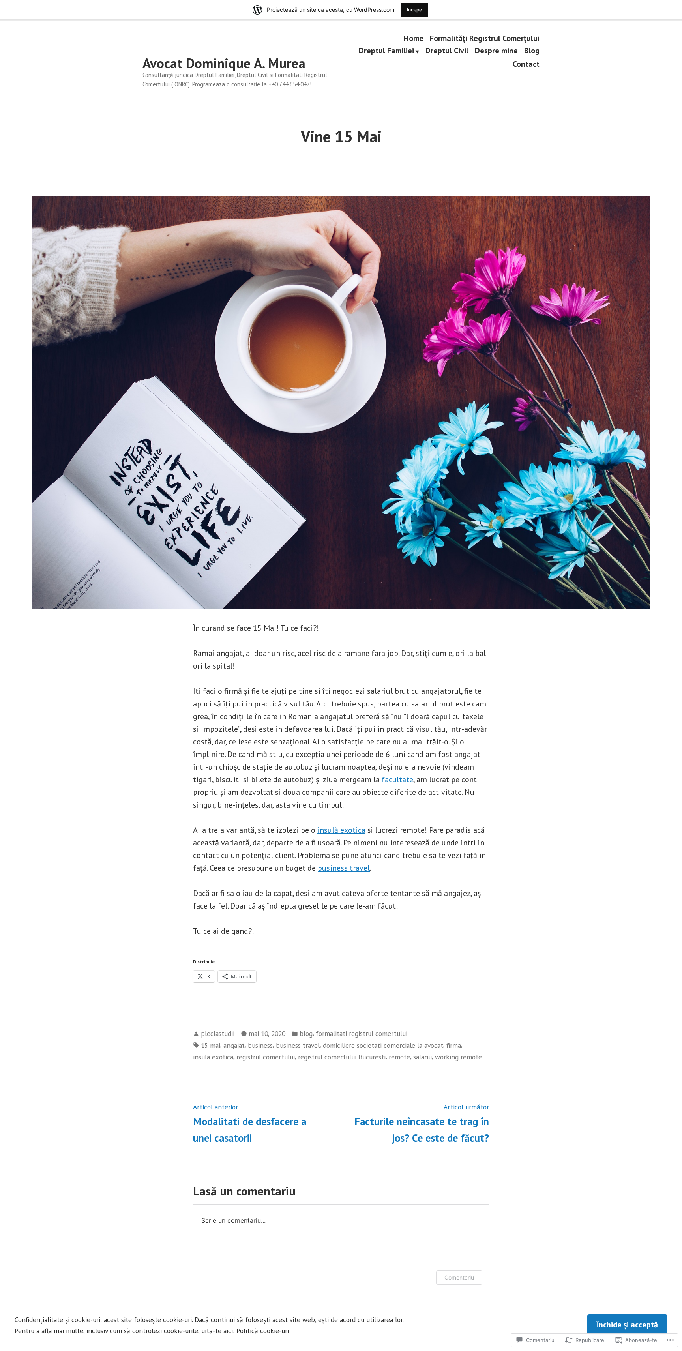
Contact (526, 64)
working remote (458, 1056)
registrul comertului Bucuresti (342, 1056)
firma (453, 1045)
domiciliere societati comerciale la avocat (383, 1045)
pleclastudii (217, 1033)
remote (399, 1056)
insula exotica (213, 1056)
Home (413, 38)
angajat (234, 1045)
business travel (344, 868)
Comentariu (459, 1277)
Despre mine (496, 51)
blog (306, 1033)
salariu (422, 1056)
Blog (532, 51)
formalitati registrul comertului (361, 1033)
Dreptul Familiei (386, 51)
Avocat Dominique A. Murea (223, 63)
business (260, 1045)
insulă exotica (341, 830)
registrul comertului (265, 1056)
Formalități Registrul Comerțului (485, 38)
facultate (397, 779)
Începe (414, 10)
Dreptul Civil (446, 51)
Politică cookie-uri (262, 1330)
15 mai (210, 1045)
